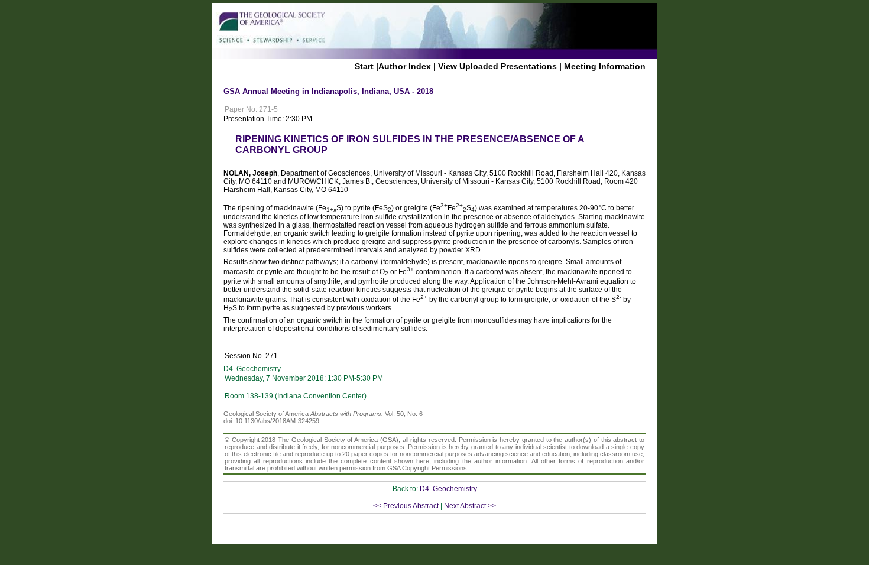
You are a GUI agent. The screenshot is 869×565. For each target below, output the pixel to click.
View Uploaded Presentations (497, 66)
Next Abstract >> (470, 506)
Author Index (404, 66)
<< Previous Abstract (406, 506)
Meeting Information (605, 66)
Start (364, 66)
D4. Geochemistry (252, 369)
